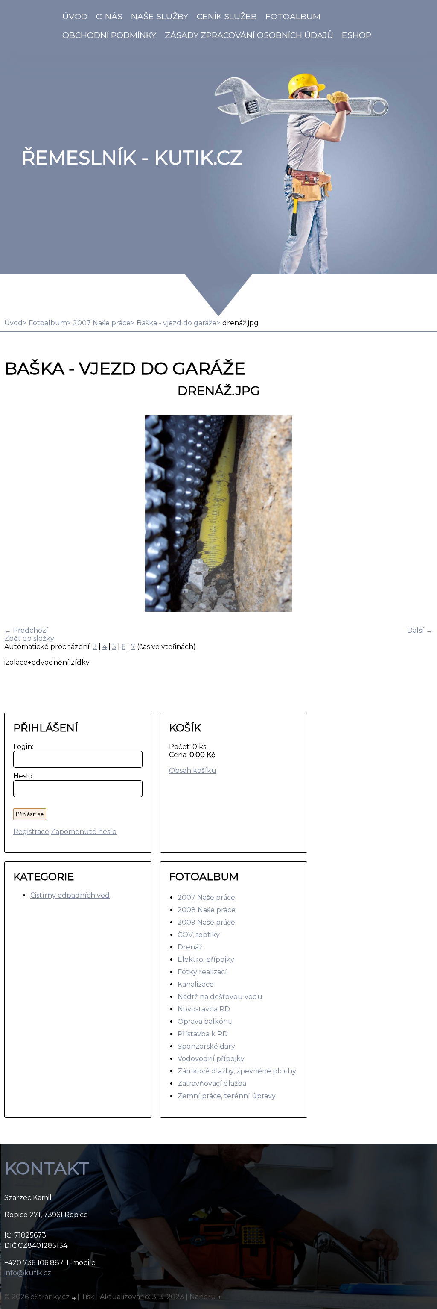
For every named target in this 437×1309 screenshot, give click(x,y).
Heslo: (21, 776)
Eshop (356, 35)
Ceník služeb (227, 16)
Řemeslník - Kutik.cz (131, 157)
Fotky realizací (202, 972)
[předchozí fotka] (18, 514)
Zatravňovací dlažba (212, 1083)
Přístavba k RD (203, 1034)
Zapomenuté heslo (84, 832)
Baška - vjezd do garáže (176, 323)
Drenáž (190, 947)
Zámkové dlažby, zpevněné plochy (237, 1071)
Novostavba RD (204, 1009)
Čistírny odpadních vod (70, 895)
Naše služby (159, 16)
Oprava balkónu (205, 1021)
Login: (21, 747)
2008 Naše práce (207, 910)
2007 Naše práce (102, 323)
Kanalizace (196, 984)
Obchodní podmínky (109, 35)
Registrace (31, 832)
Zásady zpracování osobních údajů (249, 35)
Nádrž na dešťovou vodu (220, 997)
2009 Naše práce (206, 922)
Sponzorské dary (206, 1046)
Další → (420, 630)
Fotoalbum (292, 16)
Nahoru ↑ (205, 1297)
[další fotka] (418, 514)
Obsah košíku (192, 771)
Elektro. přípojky (206, 959)
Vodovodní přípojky (211, 1059)
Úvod (74, 16)
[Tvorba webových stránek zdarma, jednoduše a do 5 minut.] (74, 1298)
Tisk (87, 1297)
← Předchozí (26, 630)
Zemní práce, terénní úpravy (227, 1096)
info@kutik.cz (27, 1273)
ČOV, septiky (199, 935)
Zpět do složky (29, 638)
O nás (109, 16)
